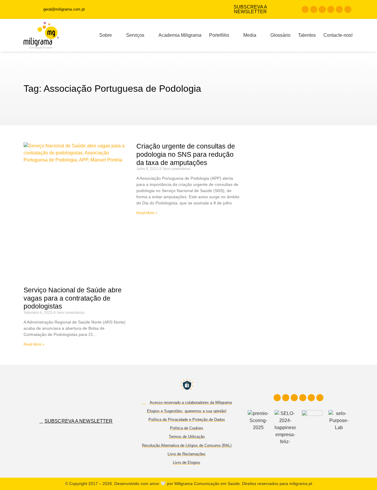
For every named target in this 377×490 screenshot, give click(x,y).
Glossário (280, 35)
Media (249, 35)
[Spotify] (347, 9)
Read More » (34, 344)
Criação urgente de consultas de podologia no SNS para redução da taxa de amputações (185, 154)
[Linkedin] (322, 9)
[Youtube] (330, 9)
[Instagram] (313, 9)
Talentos (307, 35)
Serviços (135, 35)
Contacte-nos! (338, 35)
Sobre (105, 35)
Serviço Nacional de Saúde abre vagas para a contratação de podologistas (73, 298)
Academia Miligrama (179, 35)
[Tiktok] (339, 9)
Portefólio (219, 35)
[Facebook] (305, 9)
